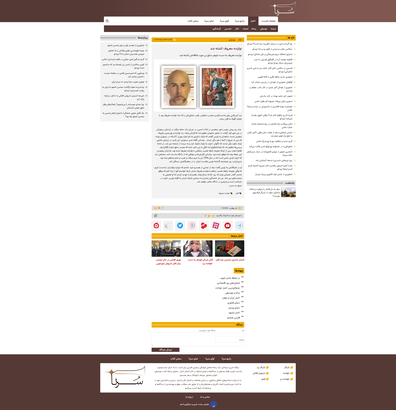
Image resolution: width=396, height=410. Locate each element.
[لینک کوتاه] (162, 208)
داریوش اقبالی (259, 373)
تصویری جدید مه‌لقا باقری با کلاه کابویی (275, 77)
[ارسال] (159, 208)
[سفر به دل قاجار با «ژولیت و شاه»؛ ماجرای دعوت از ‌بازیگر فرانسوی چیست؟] (288, 192)
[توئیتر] (208, 216)
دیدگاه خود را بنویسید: (207, 330)
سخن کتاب (193, 21)
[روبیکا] (168, 226)
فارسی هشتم (233, 318)
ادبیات (245, 28)
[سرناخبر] (282, 8)
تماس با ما (205, 397)
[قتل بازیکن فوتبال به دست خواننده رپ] (198, 248)
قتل (237, 193)
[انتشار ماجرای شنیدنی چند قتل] (229, 248)
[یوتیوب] (227, 226)
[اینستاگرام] (192, 226)
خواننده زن (285, 379)
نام (243, 330)
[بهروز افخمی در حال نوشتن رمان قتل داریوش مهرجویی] (166, 248)
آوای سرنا (225, 21)
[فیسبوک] (204, 215)
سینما (274, 28)
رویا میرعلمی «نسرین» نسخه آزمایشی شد (274, 160)
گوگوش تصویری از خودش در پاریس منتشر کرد (271, 82)
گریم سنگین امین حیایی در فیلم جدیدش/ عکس (123, 59)
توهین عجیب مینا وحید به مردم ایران (128, 82)
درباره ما (190, 397)
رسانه (254, 28)
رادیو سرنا (240, 21)
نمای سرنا (209, 21)
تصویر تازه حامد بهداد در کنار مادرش (276, 96)
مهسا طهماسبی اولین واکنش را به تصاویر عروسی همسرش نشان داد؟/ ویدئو (126, 52)
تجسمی (228, 28)
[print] (155, 208)
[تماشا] (204, 226)
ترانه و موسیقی (232, 293)
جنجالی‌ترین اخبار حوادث (227, 288)
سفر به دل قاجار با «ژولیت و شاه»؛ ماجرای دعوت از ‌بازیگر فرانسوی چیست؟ (264, 192)
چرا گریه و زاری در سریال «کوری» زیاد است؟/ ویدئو (269, 43)
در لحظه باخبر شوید (230, 278)
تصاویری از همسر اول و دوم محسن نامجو (126, 45)
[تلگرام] (212, 215)
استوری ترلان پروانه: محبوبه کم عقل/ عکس (273, 101)
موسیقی (264, 28)
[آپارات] (215, 226)
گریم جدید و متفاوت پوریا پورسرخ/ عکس (274, 141)
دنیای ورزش (234, 308)
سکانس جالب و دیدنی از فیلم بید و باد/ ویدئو (272, 49)
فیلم (263, 379)
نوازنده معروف (224, 193)
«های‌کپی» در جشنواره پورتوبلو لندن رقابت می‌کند (270, 146)
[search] (107, 21)
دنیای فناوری (233, 303)
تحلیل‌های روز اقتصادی (228, 283)
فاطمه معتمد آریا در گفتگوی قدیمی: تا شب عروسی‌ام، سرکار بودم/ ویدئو (273, 61)
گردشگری (217, 28)
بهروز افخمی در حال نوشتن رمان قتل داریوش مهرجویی (168, 261)
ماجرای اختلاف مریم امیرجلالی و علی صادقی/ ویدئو (270, 54)
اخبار (253, 21)
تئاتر (237, 28)
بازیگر (287, 367)
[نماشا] (156, 226)
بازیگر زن (261, 367)
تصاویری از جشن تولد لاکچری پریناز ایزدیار (273, 174)
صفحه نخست (268, 21)
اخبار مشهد (234, 313)
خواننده (286, 373)
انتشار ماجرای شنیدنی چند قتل (230, 260)
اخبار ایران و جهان (231, 298)
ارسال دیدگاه (165, 350)
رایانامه (241, 339)
